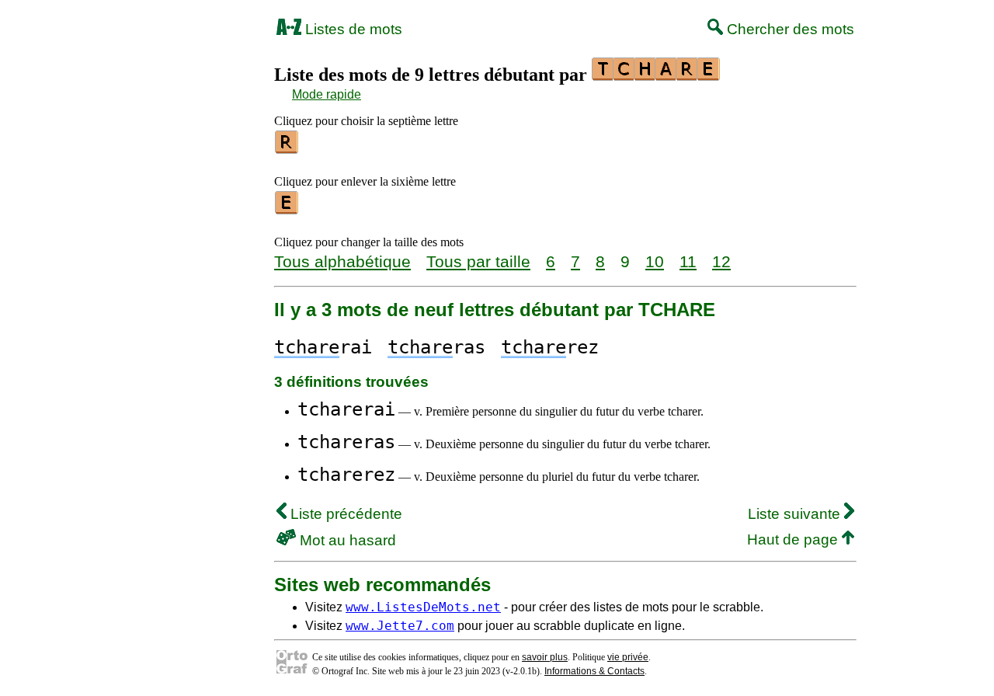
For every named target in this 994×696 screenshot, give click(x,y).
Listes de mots (351, 29)
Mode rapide (326, 94)
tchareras (346, 442)
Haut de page (794, 539)
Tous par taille (478, 261)
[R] (287, 148)
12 (721, 261)
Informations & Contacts (594, 671)
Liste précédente (344, 514)
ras (436, 347)
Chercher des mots (788, 29)
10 (654, 261)
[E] (287, 209)
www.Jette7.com (400, 625)
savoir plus (545, 657)
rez (550, 347)
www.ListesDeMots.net (423, 607)
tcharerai (346, 409)
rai (323, 347)
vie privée (627, 657)
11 (688, 261)
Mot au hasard (346, 540)
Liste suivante (796, 514)
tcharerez (346, 474)
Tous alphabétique (342, 261)
